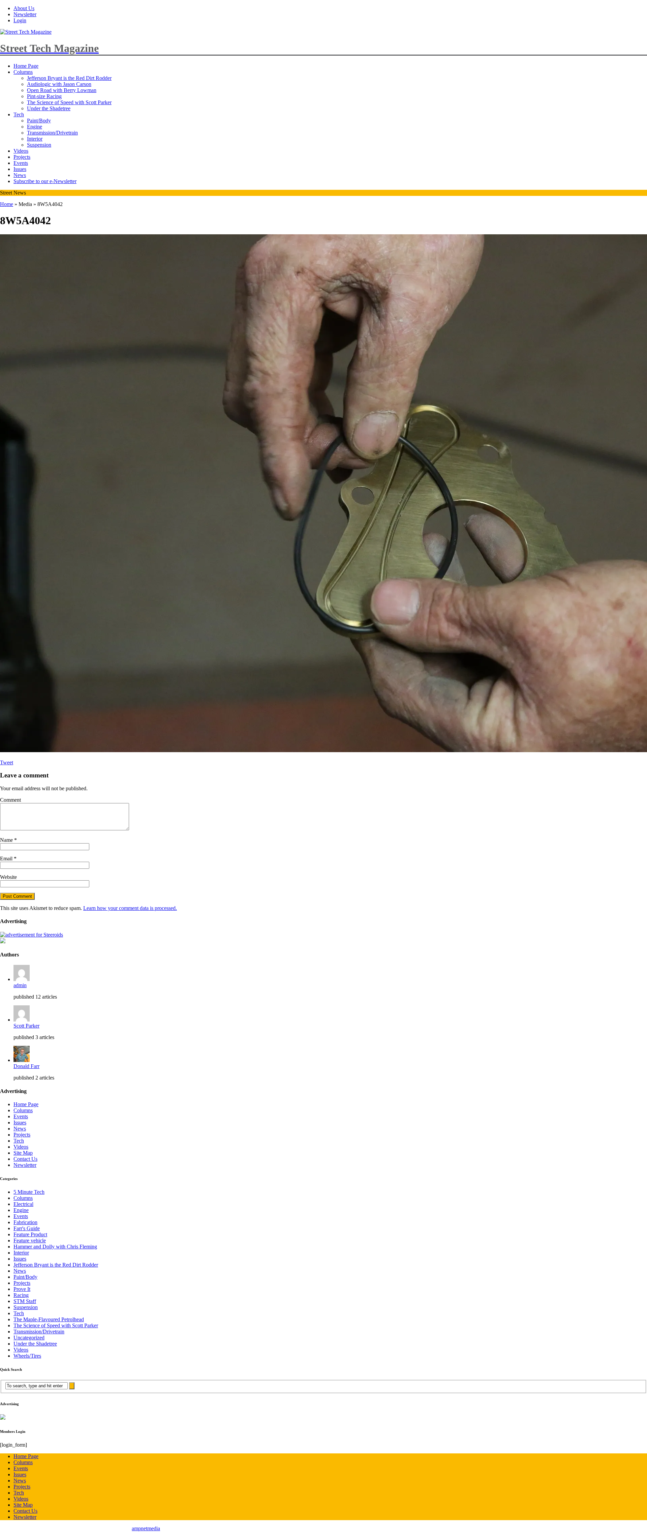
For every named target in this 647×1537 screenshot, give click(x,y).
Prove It (21, 1289)
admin (20, 985)
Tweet (6, 762)
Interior (34, 139)
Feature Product (30, 1234)
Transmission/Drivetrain (52, 133)
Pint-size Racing (44, 96)
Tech (18, 114)
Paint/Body (39, 120)
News (19, 175)
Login (19, 20)
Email (7, 858)
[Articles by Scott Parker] (21, 1020)
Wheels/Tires (27, 1356)
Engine (34, 126)
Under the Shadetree (48, 108)
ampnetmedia (146, 1528)
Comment (10, 800)
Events (20, 163)
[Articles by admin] (21, 979)
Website (8, 877)
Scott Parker (26, 1026)
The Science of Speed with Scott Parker (69, 102)
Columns (23, 72)
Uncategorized (28, 1337)
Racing (21, 1295)
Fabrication (25, 1222)
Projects (21, 157)
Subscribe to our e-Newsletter (44, 181)
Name (7, 840)
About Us (23, 8)
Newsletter (24, 14)
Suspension (39, 145)
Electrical (23, 1204)
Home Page (25, 66)
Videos (20, 151)
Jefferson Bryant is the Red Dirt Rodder (69, 78)
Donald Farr (26, 1066)
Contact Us (25, 1159)
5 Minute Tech (28, 1192)
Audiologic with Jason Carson (59, 84)
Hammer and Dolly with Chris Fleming (55, 1246)
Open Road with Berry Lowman (61, 90)
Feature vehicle (29, 1240)
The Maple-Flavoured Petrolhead (48, 1319)
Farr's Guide (26, 1228)
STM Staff (24, 1301)
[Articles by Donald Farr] (21, 1060)
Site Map (23, 1153)
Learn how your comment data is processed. (130, 908)
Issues (19, 169)
